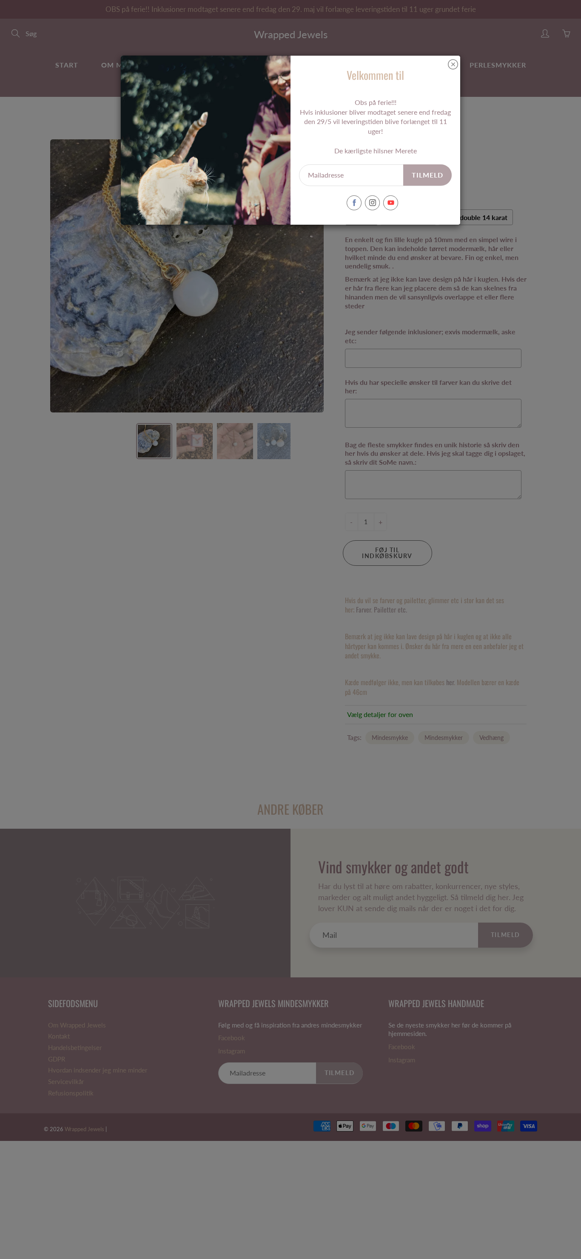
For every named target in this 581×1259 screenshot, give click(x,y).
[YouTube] (390, 202)
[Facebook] (354, 202)
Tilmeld (427, 175)
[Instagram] (372, 202)
